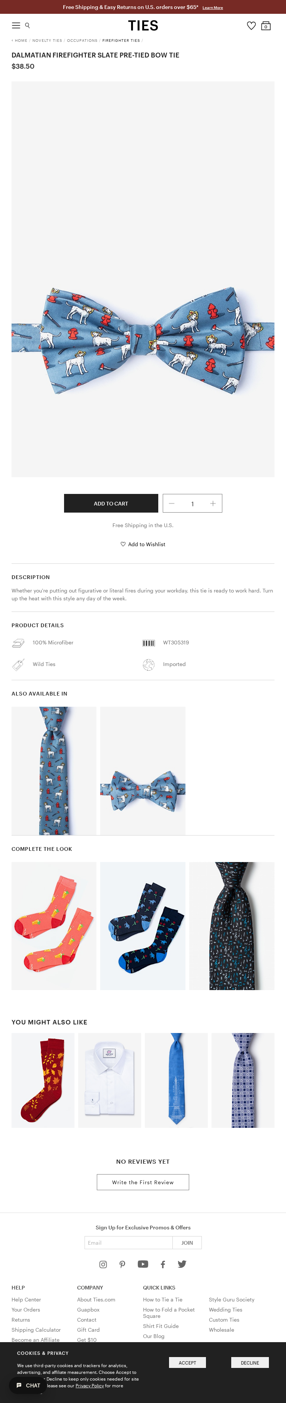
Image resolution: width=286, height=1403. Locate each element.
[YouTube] (144, 1266)
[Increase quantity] (213, 503)
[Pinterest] (123, 1266)
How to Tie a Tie (162, 1299)
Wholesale (221, 1329)
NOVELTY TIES (47, 40)
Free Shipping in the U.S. (143, 525)
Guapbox (88, 1309)
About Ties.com (96, 1299)
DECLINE (250, 1362)
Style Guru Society (231, 1299)
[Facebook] (163, 1266)
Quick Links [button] (159, 1287)
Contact (86, 1319)
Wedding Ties (225, 1309)
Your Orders (26, 1309)
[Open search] (28, 23)
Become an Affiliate (36, 1340)
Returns (21, 1319)
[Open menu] (16, 23)
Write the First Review (143, 1182)
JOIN (187, 1242)
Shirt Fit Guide (161, 1326)
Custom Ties (224, 1319)
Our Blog (154, 1336)
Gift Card (88, 1329)
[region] (143, 279)
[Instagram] (103, 1266)
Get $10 (87, 1340)
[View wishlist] (251, 24)
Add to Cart (111, 503)
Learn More (213, 7)
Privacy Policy (90, 1385)
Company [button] (90, 1287)
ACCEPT (187, 1362)
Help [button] (18, 1287)
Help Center (26, 1299)
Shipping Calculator (36, 1329)
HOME (21, 40)
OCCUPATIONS (82, 40)
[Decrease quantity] (172, 503)
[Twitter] (182, 1266)
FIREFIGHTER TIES (121, 40)
